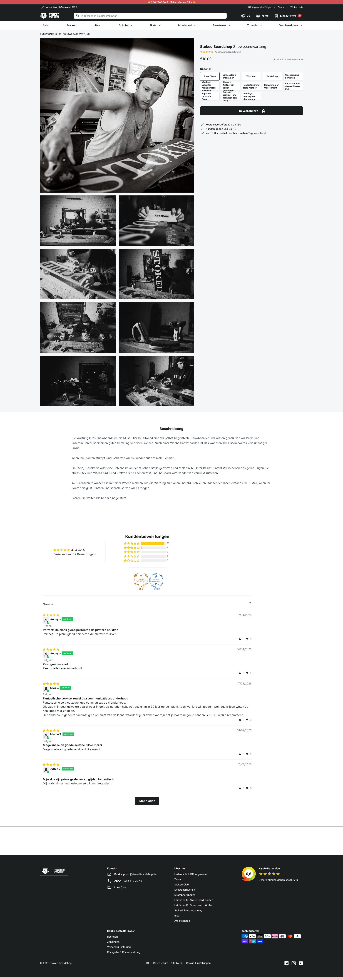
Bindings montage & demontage (249, 96)
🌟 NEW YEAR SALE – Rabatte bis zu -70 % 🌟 (171, 2)
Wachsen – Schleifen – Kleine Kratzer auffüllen (209, 86)
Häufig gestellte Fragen (259, 7)
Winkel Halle (296, 7)
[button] (132, 543)
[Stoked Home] (49, 16)
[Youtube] (301, 963)
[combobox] (150, 16)
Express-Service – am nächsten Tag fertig (230, 96)
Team (281, 7)
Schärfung (272, 76)
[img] (51, 615)
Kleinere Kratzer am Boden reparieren (228, 86)
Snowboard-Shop (50, 34)
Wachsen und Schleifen (292, 76)
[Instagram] (294, 963)
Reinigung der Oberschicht (271, 86)
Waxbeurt (251, 76)
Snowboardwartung (77, 34)
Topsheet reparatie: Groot (207, 96)
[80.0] (141, 580)
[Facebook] (286, 963)
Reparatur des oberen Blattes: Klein (293, 86)
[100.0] (156, 580)
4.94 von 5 (78, 550)
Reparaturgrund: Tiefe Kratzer (251, 86)
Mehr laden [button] (147, 801)
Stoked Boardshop (61, 963)
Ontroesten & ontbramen (229, 76)
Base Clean (210, 76)
